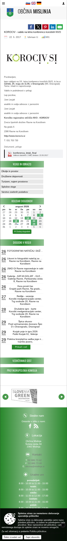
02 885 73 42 (35, 460)
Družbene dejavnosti (12, 176)
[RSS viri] (36, 427)
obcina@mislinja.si (34, 466)
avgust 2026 (22, 206)
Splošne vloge (8, 186)
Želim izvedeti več (12, 537)
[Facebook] (31, 427)
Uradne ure (37, 474)
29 (34, 224)
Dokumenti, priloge (13, 147)
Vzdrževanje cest (22, 361)
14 (28, 218)
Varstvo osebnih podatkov (14, 192)
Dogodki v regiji (22, 243)
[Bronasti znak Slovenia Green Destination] (24, 396)
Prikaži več (21, 347)
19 (16, 221)
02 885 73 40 (35, 463)
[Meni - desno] (63, 3)
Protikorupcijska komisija (22, 370)
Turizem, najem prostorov (14, 181)
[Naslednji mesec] (40, 206)
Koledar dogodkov (22, 201)
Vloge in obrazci (22, 164)
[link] (31, 26)
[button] (5, 397)
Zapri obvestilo (33, 537)
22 (34, 221)
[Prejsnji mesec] (4, 206)
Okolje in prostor (9, 171)
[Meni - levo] (3, 3)
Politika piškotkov (38, 531)
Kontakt (37, 454)
